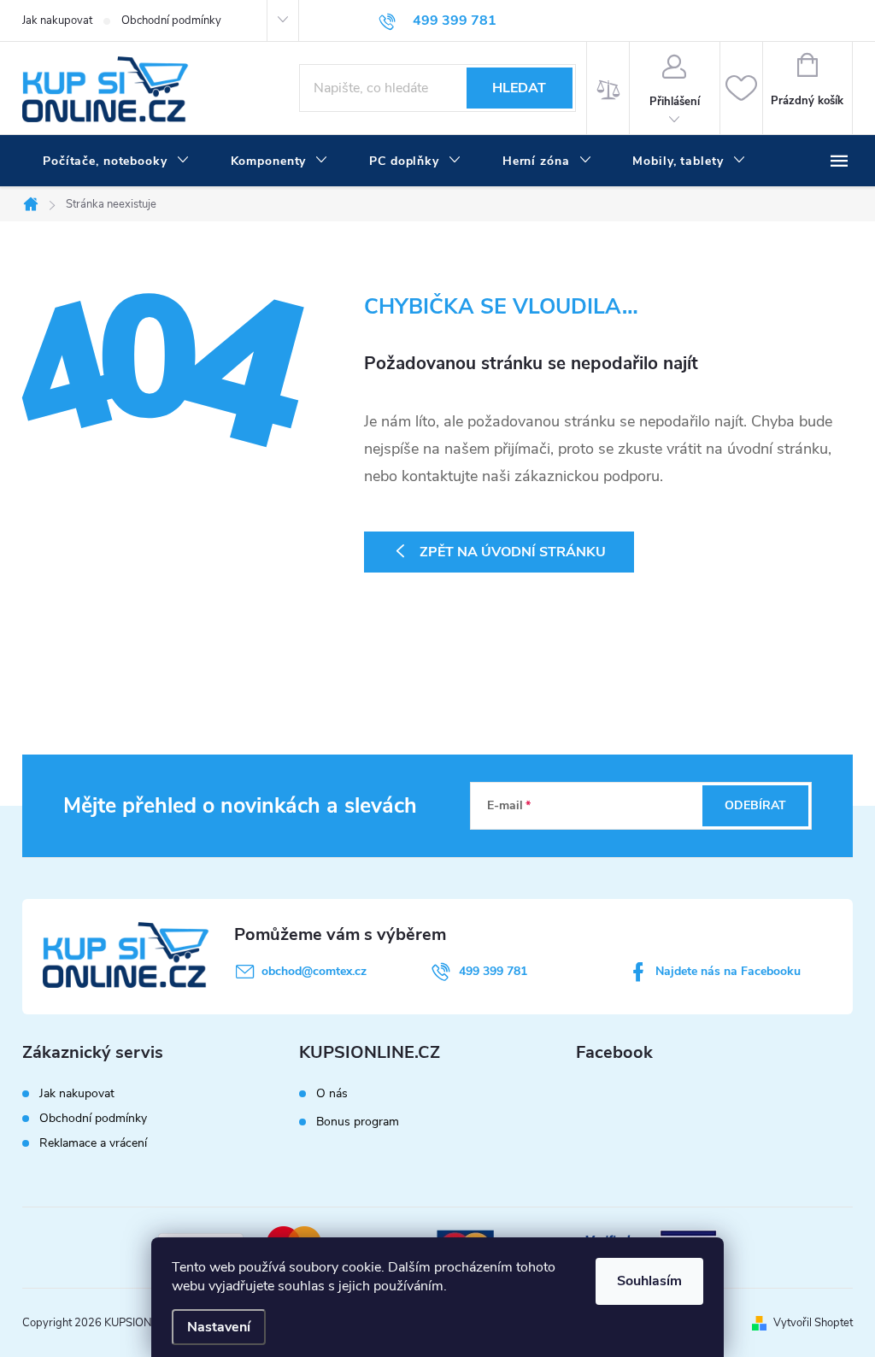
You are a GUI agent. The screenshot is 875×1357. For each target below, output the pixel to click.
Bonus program (357, 1122)
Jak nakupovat (57, 20)
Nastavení (218, 1327)
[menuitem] (116, 161)
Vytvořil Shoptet (813, 1323)
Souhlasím (649, 1281)
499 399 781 (493, 971)
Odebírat (755, 805)
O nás (332, 1094)
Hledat (519, 88)
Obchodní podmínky (171, 20)
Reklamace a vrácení (93, 1143)
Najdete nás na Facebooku (728, 971)
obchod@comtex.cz (314, 971)
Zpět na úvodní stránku (513, 552)
